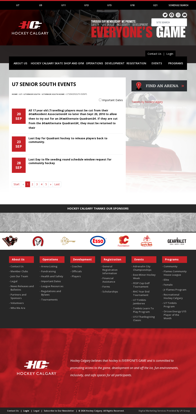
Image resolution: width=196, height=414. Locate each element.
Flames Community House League (175, 273)
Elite (166, 279)
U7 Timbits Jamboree (139, 301)
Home (14, 94)
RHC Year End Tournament (141, 293)
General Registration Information (110, 270)
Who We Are (18, 308)
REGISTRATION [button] (136, 63)
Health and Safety (52, 276)
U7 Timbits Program (170, 304)
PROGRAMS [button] (175, 63)
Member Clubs (19, 271)
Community (170, 266)
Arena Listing (49, 266)
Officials (77, 271)
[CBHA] (13, 240)
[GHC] (186, 240)
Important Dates (112, 100)
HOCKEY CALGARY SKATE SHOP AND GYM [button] (57, 63)
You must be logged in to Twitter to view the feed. (159, 109)
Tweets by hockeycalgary (147, 102)
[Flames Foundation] (99, 240)
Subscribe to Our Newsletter (59, 410)
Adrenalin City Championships (142, 268)
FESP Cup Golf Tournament (141, 284)
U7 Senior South (32, 94)
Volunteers (17, 303)
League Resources (52, 286)
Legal (14, 281)
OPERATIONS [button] (94, 63)
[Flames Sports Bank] (123, 240)
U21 (155, 5)
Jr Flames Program (175, 289)
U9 (40, 5)
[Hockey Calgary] (30, 36)
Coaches (77, 266)
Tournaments (49, 299)
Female (168, 284)
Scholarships (110, 291)
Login (169, 54)
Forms (106, 286)
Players (76, 276)
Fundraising (48, 271)
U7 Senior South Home (53, 94)
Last (57, 184)
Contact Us (154, 54)
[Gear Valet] (153, 240)
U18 (132, 5)
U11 (63, 5)
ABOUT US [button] (20, 63)
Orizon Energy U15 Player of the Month (175, 315)
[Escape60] (44, 240)
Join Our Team (19, 276)
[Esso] (74, 240)
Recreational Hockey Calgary (173, 296)
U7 (17, 5)
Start (17, 184)
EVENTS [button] (157, 63)
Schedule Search (178, 5)
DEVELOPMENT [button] (115, 63)
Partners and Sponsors (18, 296)
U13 (86, 5)
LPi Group (185, 410)
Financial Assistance (108, 279)
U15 (109, 5)
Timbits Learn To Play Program (143, 310)
